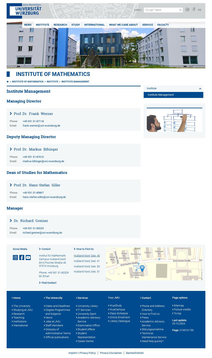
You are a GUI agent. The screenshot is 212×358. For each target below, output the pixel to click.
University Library (88, 305)
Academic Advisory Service (89, 319)
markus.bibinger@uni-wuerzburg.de (43, 161)
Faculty (163, 24)
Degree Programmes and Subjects (58, 311)
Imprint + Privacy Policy (82, 352)
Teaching (18, 317)
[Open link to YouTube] (28, 257)
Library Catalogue (120, 321)
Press (145, 317)
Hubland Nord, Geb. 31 (87, 271)
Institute (42, 24)
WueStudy (116, 305)
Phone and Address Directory (153, 307)
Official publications (57, 337)
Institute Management (75, 81)
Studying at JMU (23, 309)
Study (75, 24)
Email (46, 276)
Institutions (19, 321)
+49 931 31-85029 (33, 228)
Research (60, 24)
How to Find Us (85, 249)
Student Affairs (86, 329)
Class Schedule (119, 313)
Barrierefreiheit (134, 352)
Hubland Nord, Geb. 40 (87, 255)
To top (177, 313)
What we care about (123, 24)
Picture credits (182, 309)
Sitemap (179, 305)
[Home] (8, 81)
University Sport (87, 313)
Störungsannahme (153, 329)
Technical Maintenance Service (154, 335)
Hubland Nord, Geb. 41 (87, 261)
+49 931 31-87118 (33, 121)
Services (83, 297)
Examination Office (89, 325)
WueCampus (117, 309)
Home (16, 297)
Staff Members (54, 325)
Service (147, 24)
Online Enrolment (120, 317)
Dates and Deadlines (58, 305)
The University (21, 305)
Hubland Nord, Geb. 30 (87, 266)
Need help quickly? (153, 341)
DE (199, 9)
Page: (175, 330)
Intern (137, 9)
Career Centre (86, 341)
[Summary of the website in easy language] (187, 9)
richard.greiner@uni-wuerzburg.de (42, 232)
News (27, 24)
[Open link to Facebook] (22, 257)
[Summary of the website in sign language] (193, 9)
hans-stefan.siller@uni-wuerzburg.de (44, 197)
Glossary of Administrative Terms (58, 331)
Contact (46, 249)
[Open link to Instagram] (16, 257)
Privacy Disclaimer (111, 352)
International (94, 24)
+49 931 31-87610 (33, 156)
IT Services (84, 309)
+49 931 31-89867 (33, 192)
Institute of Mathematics (53, 74)
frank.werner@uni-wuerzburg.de (41, 125)
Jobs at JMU (53, 321)
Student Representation (86, 335)
